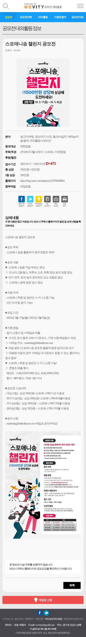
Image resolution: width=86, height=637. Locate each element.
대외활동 (43, 17)
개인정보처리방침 (53, 618)
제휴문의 (29, 618)
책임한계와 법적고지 (73, 618)
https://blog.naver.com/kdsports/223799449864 (42, 180)
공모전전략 (26, 17)
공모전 (8, 17)
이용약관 (39, 618)
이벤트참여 (60, 17)
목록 (72, 585)
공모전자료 (77, 17)
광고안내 (19, 618)
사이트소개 (7, 618)
